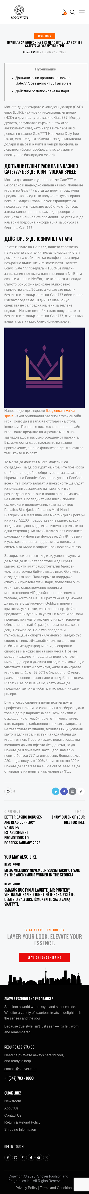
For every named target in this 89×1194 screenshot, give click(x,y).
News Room (45, 36)
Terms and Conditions (56, 1188)
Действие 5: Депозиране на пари (42, 91)
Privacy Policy (26, 1188)
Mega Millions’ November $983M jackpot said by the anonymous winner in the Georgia (42, 872)
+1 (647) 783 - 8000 (19, 1078)
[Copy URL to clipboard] (81, 791)
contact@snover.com (20, 1069)
